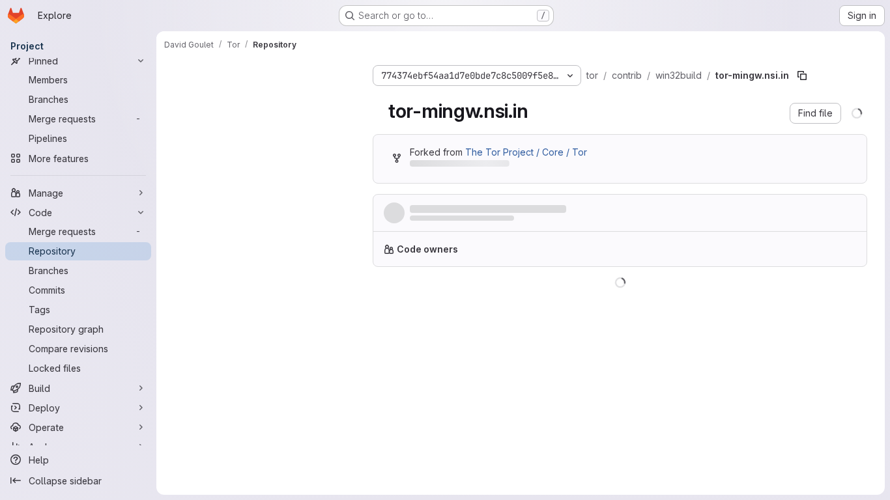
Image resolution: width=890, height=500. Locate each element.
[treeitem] (263, 121)
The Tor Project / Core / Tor (526, 152)
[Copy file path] (802, 75)
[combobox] (262, 99)
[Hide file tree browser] (174, 72)
